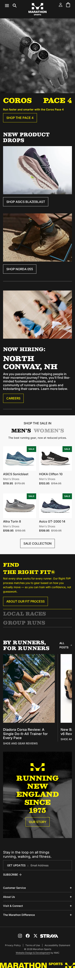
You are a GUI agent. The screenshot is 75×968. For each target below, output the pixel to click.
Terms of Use (32, 945)
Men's (21, 430)
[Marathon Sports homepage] (37, 9)
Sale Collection (37, 543)
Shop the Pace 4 (20, 118)
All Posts (63, 645)
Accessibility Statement (57, 945)
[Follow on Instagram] (20, 936)
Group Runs (24, 623)
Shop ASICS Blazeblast (25, 202)
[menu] (10, 5)
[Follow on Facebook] (28, 936)
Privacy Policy (13, 945)
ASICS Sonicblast (15, 474)
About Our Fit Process (25, 601)
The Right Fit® (29, 572)
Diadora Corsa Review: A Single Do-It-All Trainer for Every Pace (25, 734)
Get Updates (16, 865)
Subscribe (10, 874)
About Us (9, 896)
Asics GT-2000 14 (52, 521)
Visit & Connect (13, 905)
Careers (13, 398)
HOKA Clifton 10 (50, 474)
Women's (49, 430)
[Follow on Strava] (49, 936)
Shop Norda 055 (19, 269)
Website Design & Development (33, 952)
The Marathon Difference (19, 914)
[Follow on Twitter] (35, 936)
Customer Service (14, 887)
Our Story (37, 822)
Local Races (24, 614)
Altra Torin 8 (12, 521)
